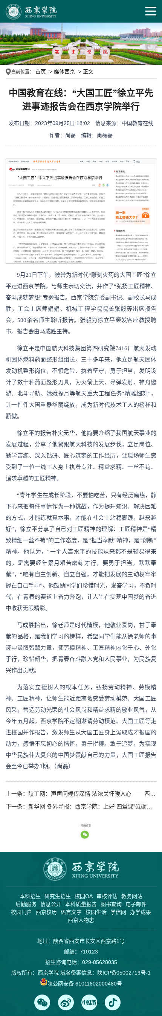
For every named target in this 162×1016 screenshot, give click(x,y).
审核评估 (107, 896)
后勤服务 (26, 904)
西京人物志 (81, 920)
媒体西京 (64, 72)
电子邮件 (136, 904)
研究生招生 (57, 896)
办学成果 (140, 912)
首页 (40, 72)
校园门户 (21, 912)
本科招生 (30, 896)
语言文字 (71, 912)
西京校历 (46, 912)
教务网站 (131, 896)
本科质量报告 (81, 904)
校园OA (84, 896)
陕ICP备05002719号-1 (124, 973)
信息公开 (50, 904)
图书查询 (111, 904)
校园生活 (96, 912)
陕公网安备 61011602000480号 (84, 984)
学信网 (118, 912)
